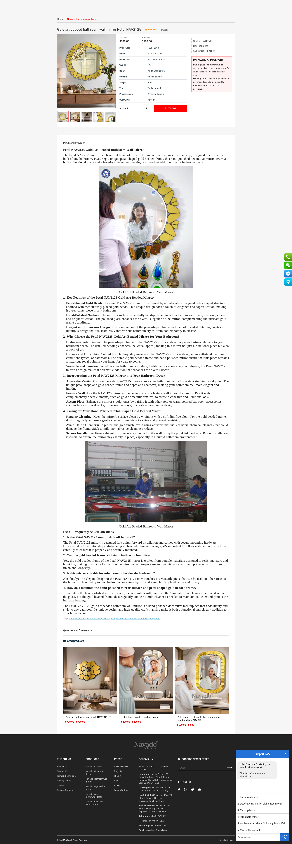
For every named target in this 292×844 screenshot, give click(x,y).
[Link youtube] (199, 790)
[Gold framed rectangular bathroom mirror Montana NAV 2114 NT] (202, 680)
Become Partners (65, 790)
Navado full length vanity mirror (94, 803)
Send (284, 837)
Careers (60, 785)
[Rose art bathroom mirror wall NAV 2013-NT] (90, 680)
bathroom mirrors (77, 618)
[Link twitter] (192, 790)
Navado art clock (94, 766)
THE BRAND (64, 759)
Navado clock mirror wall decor (94, 795)
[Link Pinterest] (185, 790)
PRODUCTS (92, 759)
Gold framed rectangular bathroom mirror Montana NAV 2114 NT (198, 719)
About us (61, 766)
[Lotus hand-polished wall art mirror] (146, 680)
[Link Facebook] (179, 790)
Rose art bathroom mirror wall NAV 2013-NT (88, 717)
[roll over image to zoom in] (86, 70)
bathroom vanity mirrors (98, 618)
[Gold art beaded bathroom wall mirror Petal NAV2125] (63, 117)
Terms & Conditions (66, 775)
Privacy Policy (64, 780)
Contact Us (62, 771)
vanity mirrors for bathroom (124, 618)
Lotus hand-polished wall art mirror (140, 717)
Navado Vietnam (226, 840)
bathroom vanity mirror (149, 618)
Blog (116, 780)
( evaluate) (163, 30)
